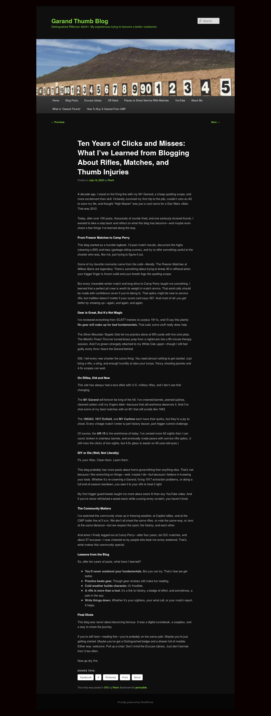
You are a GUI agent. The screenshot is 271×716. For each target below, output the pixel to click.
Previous (57, 122)
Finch (111, 180)
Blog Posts (71, 100)
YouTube (180, 100)
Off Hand (113, 100)
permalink (141, 687)
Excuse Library (93, 100)
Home (55, 100)
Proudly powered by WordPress (135, 702)
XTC (106, 687)
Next (215, 122)
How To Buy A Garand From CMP (106, 109)
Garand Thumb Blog (79, 20)
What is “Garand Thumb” (66, 109)
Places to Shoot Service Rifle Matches (146, 100)
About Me (196, 100)
